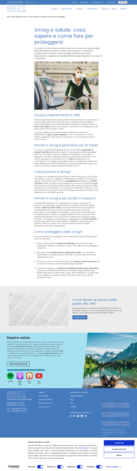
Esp (32, 2)
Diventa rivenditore (46, 399)
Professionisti (66, 9)
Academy (79, 9)
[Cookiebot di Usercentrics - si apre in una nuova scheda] (13, 466)
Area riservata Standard (79, 392)
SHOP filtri (123, 2)
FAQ (71, 403)
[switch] (60, 466)
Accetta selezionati (119, 449)
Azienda (74, 2)
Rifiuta (119, 455)
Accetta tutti (119, 443)
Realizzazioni (93, 9)
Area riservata (84, 2)
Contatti (122, 9)
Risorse (104, 9)
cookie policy (83, 448)
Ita (26, 2)
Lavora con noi (110, 2)
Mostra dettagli (112, 467)
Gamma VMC (44, 396)
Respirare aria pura (22, 17)
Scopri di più (79, 317)
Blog (113, 9)
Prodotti (54, 9)
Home (9, 17)
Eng (29, 2)
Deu (34, 2)
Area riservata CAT (97, 2)
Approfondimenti (76, 396)
